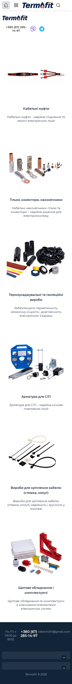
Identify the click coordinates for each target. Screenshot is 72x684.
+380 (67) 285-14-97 (16, 28)
